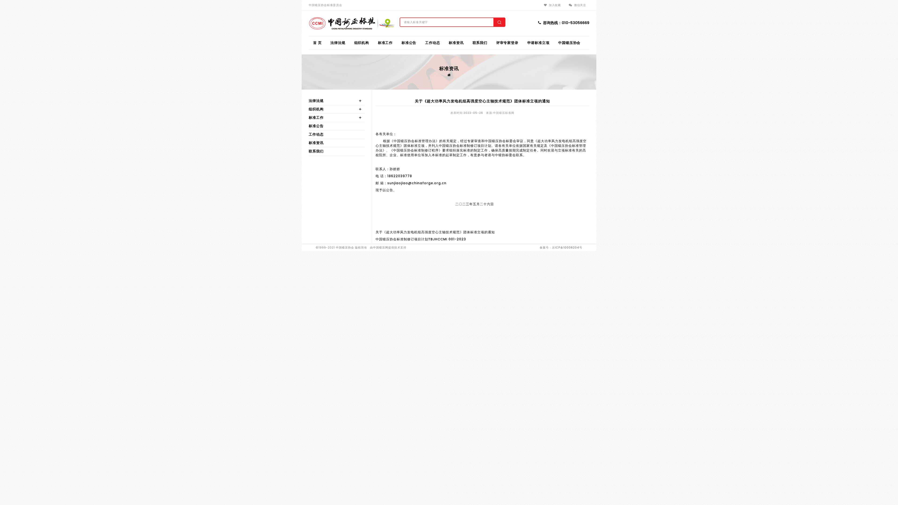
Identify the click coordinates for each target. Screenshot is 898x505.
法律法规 (337, 42)
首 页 (317, 42)
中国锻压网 (380, 247)
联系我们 (480, 42)
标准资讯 (456, 42)
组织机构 (361, 42)
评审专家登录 (507, 42)
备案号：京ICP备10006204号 (561, 247)
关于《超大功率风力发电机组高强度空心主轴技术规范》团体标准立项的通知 (435, 232)
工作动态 (432, 42)
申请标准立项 (538, 42)
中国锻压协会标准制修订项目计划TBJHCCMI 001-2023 (421, 239)
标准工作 (385, 42)
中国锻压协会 (569, 42)
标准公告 (409, 42)
